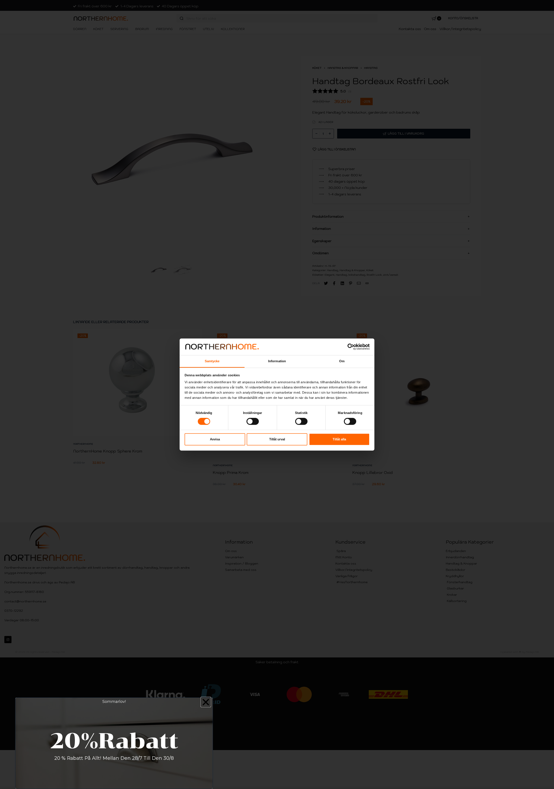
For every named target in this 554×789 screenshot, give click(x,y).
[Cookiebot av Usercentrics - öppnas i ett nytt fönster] (351, 347)
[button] (205, 702)
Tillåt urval (277, 439)
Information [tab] (277, 361)
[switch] (252, 421)
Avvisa (215, 439)
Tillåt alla (339, 439)
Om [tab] (342, 361)
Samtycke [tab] (212, 361)
